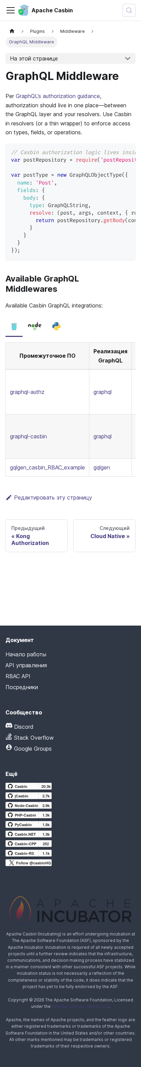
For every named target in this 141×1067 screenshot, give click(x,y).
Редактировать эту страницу (53, 497)
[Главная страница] (11, 31)
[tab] (14, 327)
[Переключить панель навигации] (10, 10)
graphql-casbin (28, 436)
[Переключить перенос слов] (114, 152)
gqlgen (101, 467)
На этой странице (34, 58)
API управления (26, 665)
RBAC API (17, 676)
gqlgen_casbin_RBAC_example (47, 467)
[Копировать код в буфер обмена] (127, 152)
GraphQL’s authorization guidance (58, 96)
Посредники (21, 687)
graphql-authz (27, 391)
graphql (102, 391)
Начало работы (25, 654)
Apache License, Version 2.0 (80, 1006)
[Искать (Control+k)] (129, 10)
